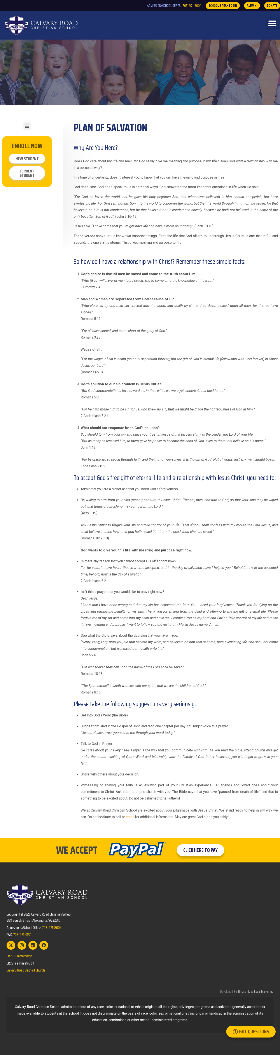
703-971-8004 (52, 928)
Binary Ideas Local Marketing (255, 991)
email (130, 817)
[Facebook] (43, 945)
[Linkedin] (32, 945)
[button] (272, 23)
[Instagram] (22, 945)
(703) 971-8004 (191, 5)
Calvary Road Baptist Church (26, 970)
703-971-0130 (22, 935)
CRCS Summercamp (19, 956)
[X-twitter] (11, 945)
